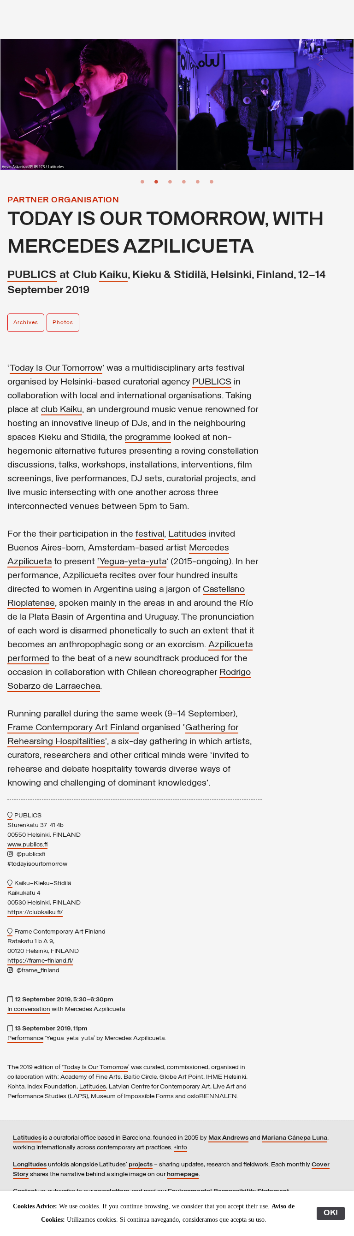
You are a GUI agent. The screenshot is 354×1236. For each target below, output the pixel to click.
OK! (331, 1213)
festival (150, 534)
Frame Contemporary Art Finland (73, 728)
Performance (25, 1038)
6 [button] (211, 181)
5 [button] (197, 181)
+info (180, 1147)
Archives (25, 322)
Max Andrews (228, 1138)
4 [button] (184, 181)
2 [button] (156, 181)
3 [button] (170, 181)
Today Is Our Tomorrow (56, 368)
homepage (183, 1174)
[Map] (9, 816)
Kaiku (113, 275)
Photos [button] (63, 322)
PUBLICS (32, 275)
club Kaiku (61, 409)
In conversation (28, 1009)
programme (148, 437)
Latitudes (187, 534)
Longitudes (30, 1164)
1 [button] (142, 181)
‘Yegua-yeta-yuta (131, 562)
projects (141, 1164)
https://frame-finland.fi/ (40, 961)
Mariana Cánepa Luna (294, 1138)
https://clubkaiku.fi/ (35, 912)
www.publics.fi (27, 844)
